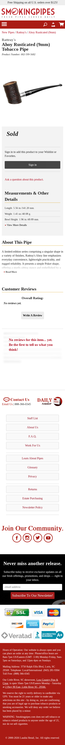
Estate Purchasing (32, 498)
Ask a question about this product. (24, 179)
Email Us (7, 404)
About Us (32, 427)
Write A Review (32, 315)
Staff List (32, 418)
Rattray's (21, 32)
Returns (32, 489)
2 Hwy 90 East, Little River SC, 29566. (25, 687)
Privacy (32, 476)
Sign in (33, 164)
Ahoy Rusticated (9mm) (42, 32)
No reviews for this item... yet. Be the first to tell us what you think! (31, 344)
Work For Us (32, 445)
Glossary (32, 467)
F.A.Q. (32, 436)
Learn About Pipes (32, 458)
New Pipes (8, 32)
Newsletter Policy (32, 507)
